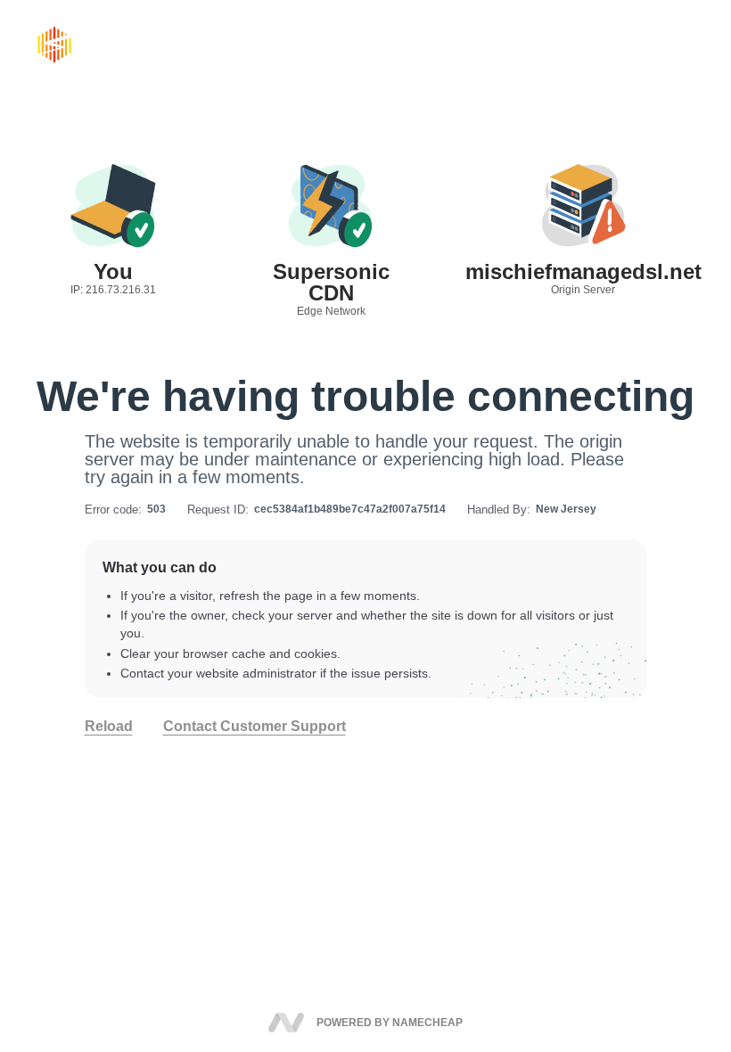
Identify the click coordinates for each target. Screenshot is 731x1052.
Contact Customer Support (254, 726)
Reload (109, 726)
